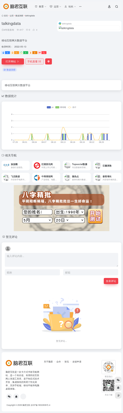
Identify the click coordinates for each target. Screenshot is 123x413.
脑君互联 (26, 405)
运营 (12, 15)
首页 (6, 15)
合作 (58, 361)
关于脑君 (48, 361)
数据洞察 (19, 15)
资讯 (66, 361)
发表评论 (111, 281)
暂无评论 (11, 236)
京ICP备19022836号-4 (40, 405)
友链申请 (76, 361)
